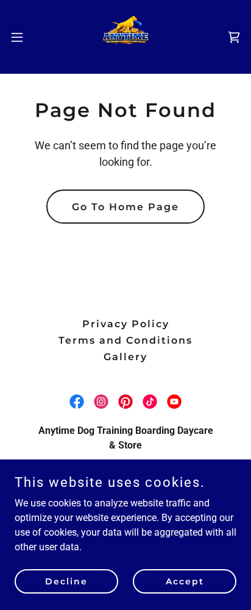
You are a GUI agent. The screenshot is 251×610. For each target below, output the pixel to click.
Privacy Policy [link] (125, 324)
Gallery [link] (125, 357)
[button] (23, 37)
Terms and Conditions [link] (125, 340)
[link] (125, 37)
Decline (66, 580)
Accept (185, 580)
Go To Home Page (125, 207)
